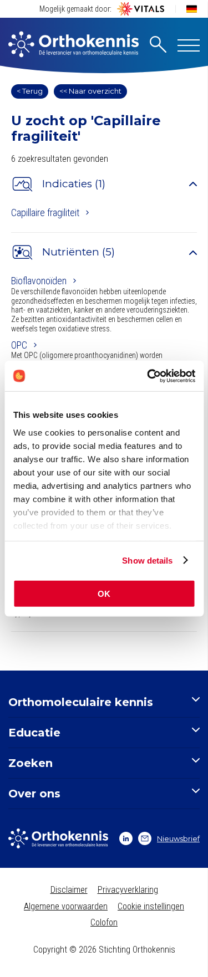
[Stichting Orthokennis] (73, 45)
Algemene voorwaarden (66, 906)
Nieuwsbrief (178, 838)
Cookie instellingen (151, 906)
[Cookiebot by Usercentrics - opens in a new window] (148, 376)
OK (104, 594)
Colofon (104, 922)
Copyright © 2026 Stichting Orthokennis (104, 949)
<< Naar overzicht (90, 90)
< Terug (30, 90)
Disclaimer (69, 889)
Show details (147, 560)
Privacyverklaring (128, 889)
